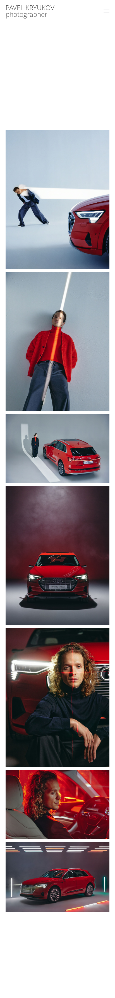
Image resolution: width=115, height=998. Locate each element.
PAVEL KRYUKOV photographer (30, 11)
